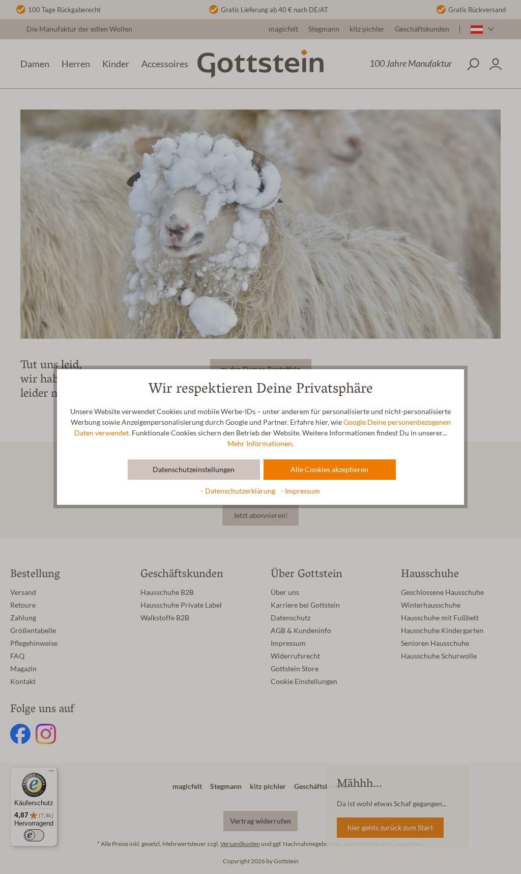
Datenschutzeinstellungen (194, 470)
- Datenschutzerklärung (239, 491)
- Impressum (300, 491)
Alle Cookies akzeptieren (329, 470)
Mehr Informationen (259, 444)
